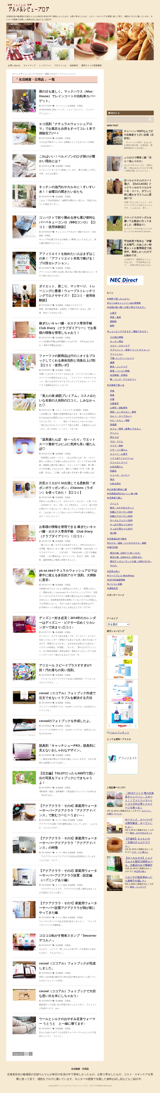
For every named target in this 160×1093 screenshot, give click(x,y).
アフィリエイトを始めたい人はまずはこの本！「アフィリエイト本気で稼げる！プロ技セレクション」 (67, 258)
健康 (112, 362)
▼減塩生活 (112, 588)
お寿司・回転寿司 (119, 407)
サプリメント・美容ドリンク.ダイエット (130, 349)
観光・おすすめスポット (122, 507)
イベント (114, 503)
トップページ (45, 65)
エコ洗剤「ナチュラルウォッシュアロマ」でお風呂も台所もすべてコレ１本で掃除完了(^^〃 (67, 128)
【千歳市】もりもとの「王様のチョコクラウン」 (137, 842)
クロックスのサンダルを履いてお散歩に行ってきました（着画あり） (138, 221)
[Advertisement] (130, 88)
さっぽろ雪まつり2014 (121, 524)
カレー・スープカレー (121, 416)
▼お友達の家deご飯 (117, 489)
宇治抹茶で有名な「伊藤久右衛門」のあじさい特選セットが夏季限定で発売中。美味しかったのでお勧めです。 (138, 248)
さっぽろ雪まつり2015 (121, 528)
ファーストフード (119, 462)
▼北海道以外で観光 (117, 538)
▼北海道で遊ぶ (114, 497)
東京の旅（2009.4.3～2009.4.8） (126, 557)
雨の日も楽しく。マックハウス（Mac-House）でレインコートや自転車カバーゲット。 (67, 96)
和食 (112, 395)
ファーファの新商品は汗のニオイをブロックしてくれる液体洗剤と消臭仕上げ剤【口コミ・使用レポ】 (67, 360)
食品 (112, 479)
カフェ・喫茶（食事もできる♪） (126, 428)
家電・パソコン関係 (120, 370)
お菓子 (113, 312)
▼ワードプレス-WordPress (120, 575)
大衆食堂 (114, 403)
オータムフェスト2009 (121, 520)
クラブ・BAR (116, 445)
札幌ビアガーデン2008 (121, 511)
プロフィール (60, 65)
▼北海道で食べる (115, 385)
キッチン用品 (61, 820)
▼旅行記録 (112, 547)
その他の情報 (116, 337)
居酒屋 (113, 424)
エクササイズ (76, 305)
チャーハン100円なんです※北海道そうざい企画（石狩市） (139, 134)
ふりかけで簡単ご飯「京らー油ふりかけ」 (138, 159)
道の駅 (113, 532)
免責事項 (74, 65)
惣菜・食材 (115, 317)
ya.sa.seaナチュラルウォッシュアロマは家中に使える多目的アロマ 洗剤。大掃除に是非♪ (68, 575)
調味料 (113, 321)
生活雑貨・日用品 (75, 105)
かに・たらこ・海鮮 (120, 420)
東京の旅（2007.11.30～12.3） (125, 552)
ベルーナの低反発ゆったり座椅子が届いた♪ (138, 878)
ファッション (61, 105)
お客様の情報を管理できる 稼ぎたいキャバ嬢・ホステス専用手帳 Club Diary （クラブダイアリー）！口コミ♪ (67, 531)
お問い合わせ (14, 65)
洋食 (112, 390)
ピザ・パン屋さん (119, 449)
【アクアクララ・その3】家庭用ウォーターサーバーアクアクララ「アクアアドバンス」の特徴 (68, 843)
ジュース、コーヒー (120, 475)
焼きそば (114, 437)
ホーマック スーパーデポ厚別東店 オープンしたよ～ (138, 823)
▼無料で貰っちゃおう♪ (118, 298)
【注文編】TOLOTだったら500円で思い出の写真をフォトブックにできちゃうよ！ (67, 778)
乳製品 (113, 470)
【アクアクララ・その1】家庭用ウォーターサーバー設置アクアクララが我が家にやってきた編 (68, 908)
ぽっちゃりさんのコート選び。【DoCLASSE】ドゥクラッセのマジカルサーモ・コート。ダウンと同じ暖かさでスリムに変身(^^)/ (138, 189)
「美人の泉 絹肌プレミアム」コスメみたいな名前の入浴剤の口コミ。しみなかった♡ (67, 400)
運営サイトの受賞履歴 (91, 65)
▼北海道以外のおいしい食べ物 (122, 493)
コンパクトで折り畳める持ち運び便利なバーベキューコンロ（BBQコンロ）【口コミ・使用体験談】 (67, 222)
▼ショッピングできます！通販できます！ (73, 231)
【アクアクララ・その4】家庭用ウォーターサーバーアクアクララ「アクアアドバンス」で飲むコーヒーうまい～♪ (68, 810)
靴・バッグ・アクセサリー (123, 379)
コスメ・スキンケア (63, 410)
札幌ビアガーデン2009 (121, 516)
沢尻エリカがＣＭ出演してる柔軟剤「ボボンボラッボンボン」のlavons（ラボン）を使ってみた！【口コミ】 (67, 487)
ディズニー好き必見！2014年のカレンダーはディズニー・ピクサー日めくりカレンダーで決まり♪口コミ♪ (67, 622)
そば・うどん (116, 441)
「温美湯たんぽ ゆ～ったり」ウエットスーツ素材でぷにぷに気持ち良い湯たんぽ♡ (67, 444)
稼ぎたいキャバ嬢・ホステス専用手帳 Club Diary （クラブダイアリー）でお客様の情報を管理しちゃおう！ (68, 328)
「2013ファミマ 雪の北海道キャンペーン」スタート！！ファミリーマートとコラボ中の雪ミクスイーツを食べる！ (139, 800)
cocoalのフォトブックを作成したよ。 (65, 721)
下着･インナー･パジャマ (122, 358)
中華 (112, 399)
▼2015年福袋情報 (116, 579)
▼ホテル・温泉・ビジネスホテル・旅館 (126, 542)
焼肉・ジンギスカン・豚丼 (123, 411)
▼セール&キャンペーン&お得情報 (124, 302)
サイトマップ (29, 65)
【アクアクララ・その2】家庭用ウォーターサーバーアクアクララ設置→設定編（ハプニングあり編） (68, 875)
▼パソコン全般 (114, 583)
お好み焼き (115, 483)
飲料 (112, 325)
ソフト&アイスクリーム (121, 458)
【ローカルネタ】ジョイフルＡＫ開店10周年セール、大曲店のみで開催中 (139, 861)
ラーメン (114, 432)
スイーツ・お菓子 (119, 453)
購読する (115, 112)
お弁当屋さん (116, 466)
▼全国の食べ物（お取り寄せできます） (126, 307)
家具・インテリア (119, 366)
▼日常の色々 (113, 571)
